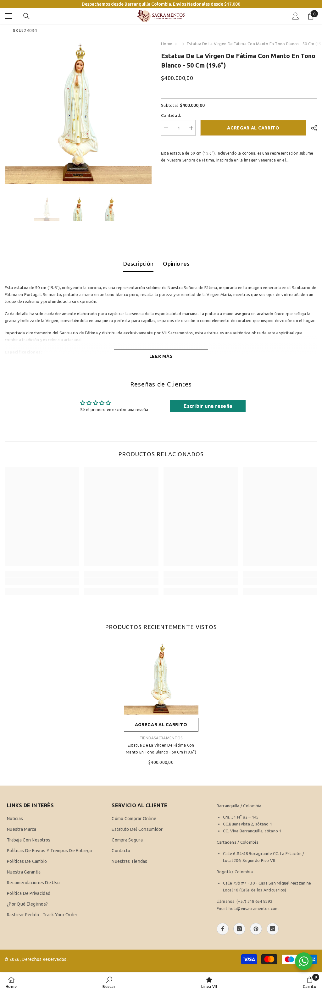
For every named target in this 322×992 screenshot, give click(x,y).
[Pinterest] (256, 929)
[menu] (8, 16)
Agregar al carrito (253, 127)
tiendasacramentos (161, 738)
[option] (78, 110)
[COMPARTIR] (311, 128)
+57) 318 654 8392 (255, 901)
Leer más (161, 356)
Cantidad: (171, 115)
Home (166, 43)
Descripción (138, 263)
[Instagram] (239, 929)
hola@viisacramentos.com (254, 908)
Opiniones (176, 263)
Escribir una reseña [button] (208, 406)
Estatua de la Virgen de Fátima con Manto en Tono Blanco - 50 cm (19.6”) (161, 748)
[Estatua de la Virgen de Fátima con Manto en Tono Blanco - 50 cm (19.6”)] (161, 677)
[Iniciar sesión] (295, 16)
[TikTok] (273, 929)
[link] (42, 581)
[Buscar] (26, 16)
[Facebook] (223, 929)
